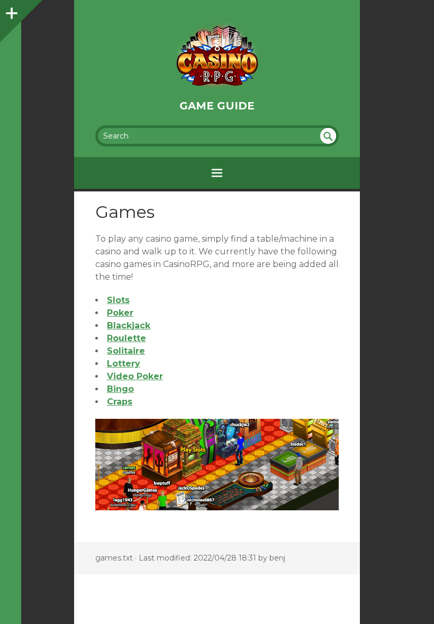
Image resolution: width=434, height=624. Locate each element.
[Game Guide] (217, 55)
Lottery (123, 364)
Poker (120, 313)
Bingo (120, 389)
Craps (119, 402)
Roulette (126, 338)
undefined (328, 136)
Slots (118, 300)
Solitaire (126, 351)
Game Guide (217, 105)
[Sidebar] (10, 10)
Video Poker (135, 376)
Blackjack (128, 325)
